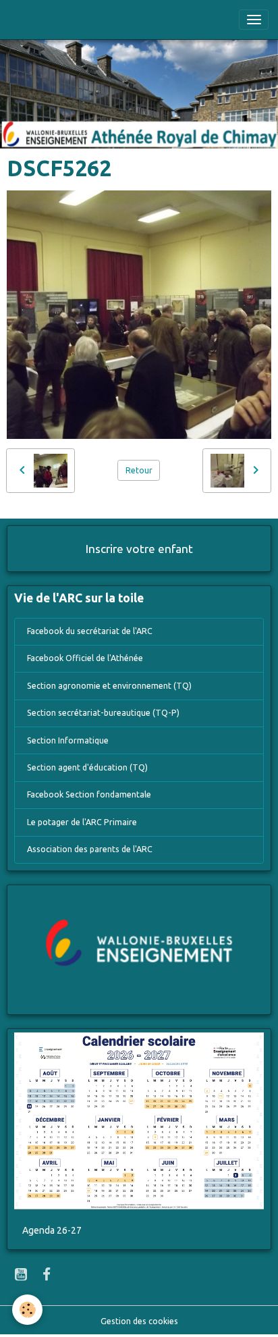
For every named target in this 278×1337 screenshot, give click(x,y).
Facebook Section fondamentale (89, 794)
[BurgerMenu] (254, 19)
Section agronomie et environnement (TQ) (109, 685)
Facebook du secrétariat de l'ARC (89, 631)
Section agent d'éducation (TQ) (87, 767)
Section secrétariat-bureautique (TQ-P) (103, 712)
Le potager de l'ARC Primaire (82, 822)
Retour (139, 470)
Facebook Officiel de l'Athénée (85, 658)
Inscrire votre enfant (139, 548)
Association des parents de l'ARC (89, 849)
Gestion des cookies (139, 1321)
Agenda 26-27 (52, 1230)
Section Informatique (68, 740)
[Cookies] (27, 1309)
